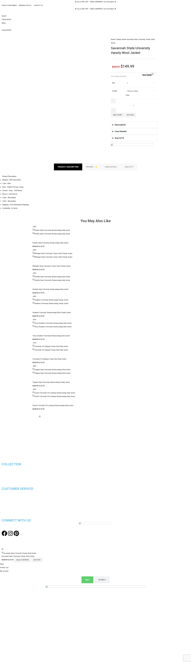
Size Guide (147, 75)
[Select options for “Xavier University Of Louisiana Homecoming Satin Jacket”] (35, 401)
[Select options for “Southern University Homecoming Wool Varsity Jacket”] (35, 308)
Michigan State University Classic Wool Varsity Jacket (51, 266)
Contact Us (6, 506)
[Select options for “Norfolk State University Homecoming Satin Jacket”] (35, 285)
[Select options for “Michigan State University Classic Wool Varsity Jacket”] (35, 261)
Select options (22, 560)
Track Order (6, 503)
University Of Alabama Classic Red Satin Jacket (49, 359)
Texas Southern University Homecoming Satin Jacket (51, 336)
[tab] (68, 167)
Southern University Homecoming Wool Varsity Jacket (51, 312)
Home (113, 39)
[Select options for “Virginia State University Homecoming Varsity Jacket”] (35, 377)
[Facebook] (4, 533)
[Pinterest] (16, 533)
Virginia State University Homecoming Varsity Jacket (51, 382)
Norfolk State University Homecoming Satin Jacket (50, 289)
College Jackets (121, 39)
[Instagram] (10, 533)
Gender (114, 91)
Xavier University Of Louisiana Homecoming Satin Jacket (52, 405)
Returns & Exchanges (10, 496)
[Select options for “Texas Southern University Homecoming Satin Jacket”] (35, 331)
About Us (5, 510)
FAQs (4, 513)
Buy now (130, 115)
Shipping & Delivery (9, 492)
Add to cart (117, 115)
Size (113, 83)
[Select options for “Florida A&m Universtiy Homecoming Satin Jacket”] (35, 238)
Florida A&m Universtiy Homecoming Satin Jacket (50, 243)
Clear (127, 95)
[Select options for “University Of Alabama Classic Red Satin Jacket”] (35, 354)
